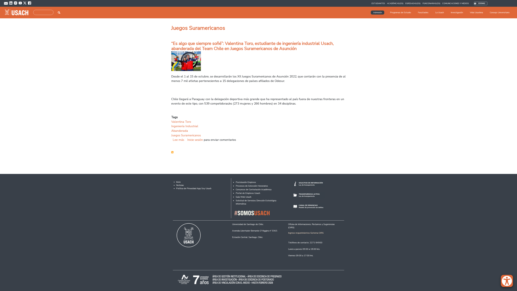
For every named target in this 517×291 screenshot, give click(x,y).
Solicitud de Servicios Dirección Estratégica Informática (256, 202)
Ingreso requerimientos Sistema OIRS (306, 232)
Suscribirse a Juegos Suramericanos (172, 152)
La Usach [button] (439, 12)
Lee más (178, 140)
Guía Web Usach (243, 196)
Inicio (178, 182)
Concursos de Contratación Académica (253, 189)
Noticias (180, 185)
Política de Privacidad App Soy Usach (193, 188)
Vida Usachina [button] (476, 12)
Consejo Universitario (500, 12)
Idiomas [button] (481, 3)
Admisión (377, 12)
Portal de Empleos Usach (248, 193)
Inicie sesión (195, 140)
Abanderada (179, 131)
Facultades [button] (423, 12)
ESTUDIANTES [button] (378, 3)
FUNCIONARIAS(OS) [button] (431, 3)
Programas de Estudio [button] (400, 12)
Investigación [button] (457, 12)
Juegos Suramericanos (186, 135)
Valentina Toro (181, 122)
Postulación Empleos (246, 182)
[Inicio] (17, 12)
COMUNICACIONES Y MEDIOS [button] (455, 3)
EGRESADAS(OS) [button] (412, 3)
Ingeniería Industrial (184, 126)
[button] (508, 282)
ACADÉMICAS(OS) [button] (395, 3)
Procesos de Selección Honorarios (252, 185)
